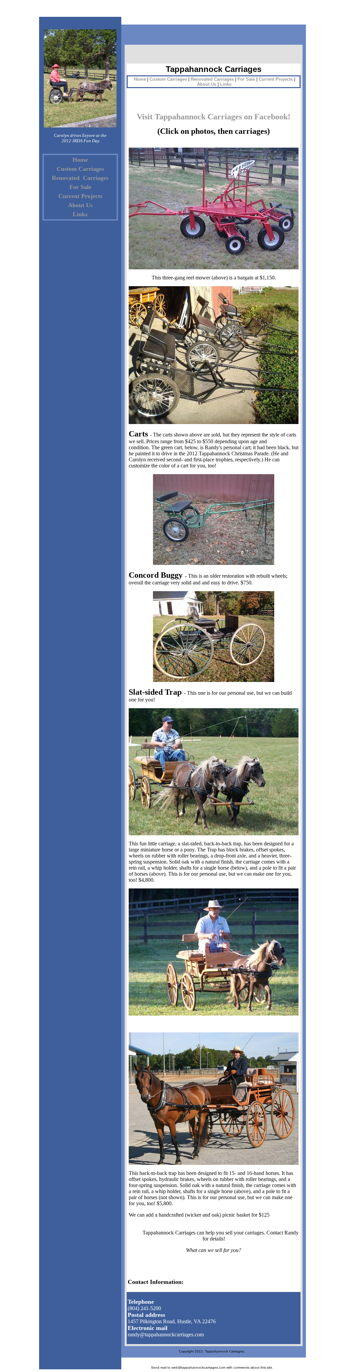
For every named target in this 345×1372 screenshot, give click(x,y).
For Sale (80, 187)
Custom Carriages (80, 168)
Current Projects (80, 196)
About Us (80, 205)
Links (80, 214)
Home (80, 159)
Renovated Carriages (80, 178)
